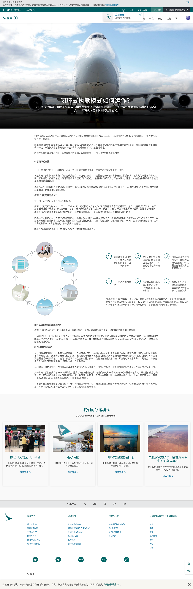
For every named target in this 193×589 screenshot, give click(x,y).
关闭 (188, 2)
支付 (151, 544)
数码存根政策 (111, 584)
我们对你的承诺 (33, 540)
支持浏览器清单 (112, 5)
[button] (12, 9)
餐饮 (151, 540)
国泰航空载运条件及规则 (79, 528)
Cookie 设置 (73, 536)
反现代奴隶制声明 (75, 532)
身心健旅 (153, 536)
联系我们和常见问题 (117, 524)
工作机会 (31, 532)
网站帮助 (112, 536)
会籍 (151, 548)
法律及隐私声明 (74, 524)
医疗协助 (71, 540)
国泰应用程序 (32, 528)
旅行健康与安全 (74, 544)
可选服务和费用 (115, 532)
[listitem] (25, 454)
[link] (131, 9)
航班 (151, 524)
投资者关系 (31, 536)
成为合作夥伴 (33, 544)
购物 (151, 532)
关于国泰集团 (32, 524)
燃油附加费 (113, 528)
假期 (151, 528)
